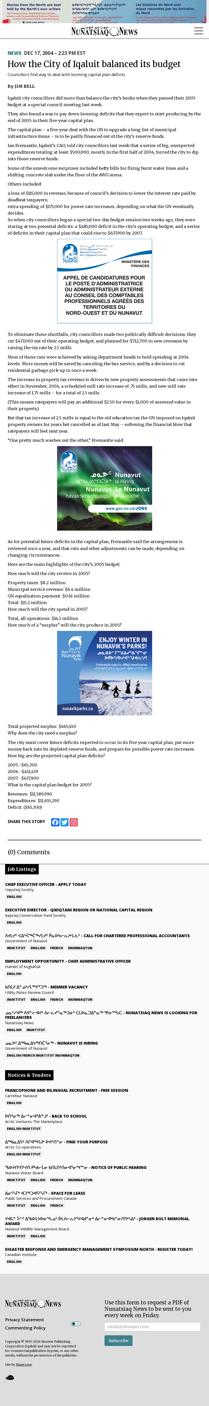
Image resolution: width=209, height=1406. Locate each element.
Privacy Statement (24, 1319)
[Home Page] (104, 31)
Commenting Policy (25, 1327)
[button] (9, 1377)
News (14, 53)
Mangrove (24, 1364)
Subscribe (118, 1340)
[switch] (76, 1324)
